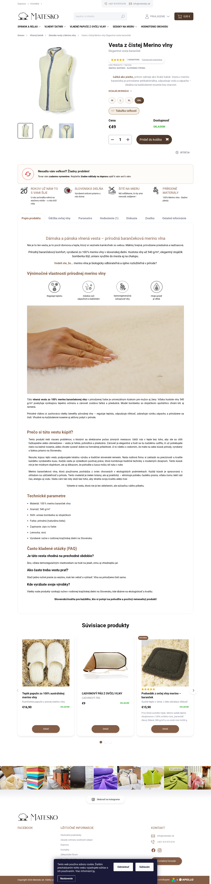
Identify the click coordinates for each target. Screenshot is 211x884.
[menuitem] (29, 26)
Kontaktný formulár (166, 861)
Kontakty (34, 3)
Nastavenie (66, 878)
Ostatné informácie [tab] (174, 218)
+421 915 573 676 (166, 842)
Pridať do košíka (151, 139)
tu (94, 871)
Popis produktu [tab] (31, 218)
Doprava (22, 3)
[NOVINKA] (165, 663)
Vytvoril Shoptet (162, 879)
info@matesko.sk (165, 836)
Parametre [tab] (85, 218)
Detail (46, 729)
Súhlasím (144, 866)
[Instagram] (159, 849)
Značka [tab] (149, 218)
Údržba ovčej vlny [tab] (59, 218)
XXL (139, 100)
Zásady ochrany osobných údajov (77, 840)
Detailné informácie (119, 91)
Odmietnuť (123, 866)
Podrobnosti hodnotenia (152, 60)
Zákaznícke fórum (69, 854)
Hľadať (123, 16)
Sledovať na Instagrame (108, 799)
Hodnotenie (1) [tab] (109, 218)
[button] (101, 742)
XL (129, 100)
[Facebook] (153, 849)
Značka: (127, 68)
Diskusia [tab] (131, 218)
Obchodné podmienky (71, 835)
